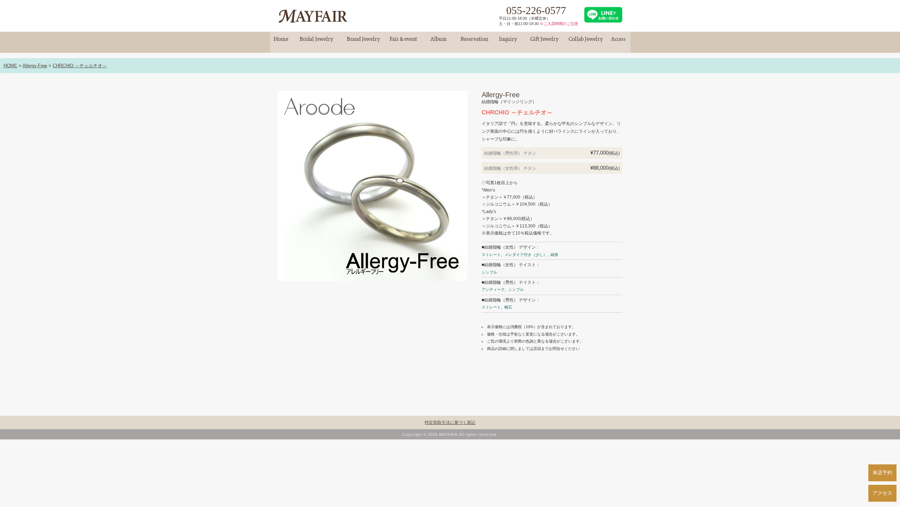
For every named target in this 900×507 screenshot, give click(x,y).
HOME (10, 65)
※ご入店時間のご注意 (559, 23)
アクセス (882, 493)
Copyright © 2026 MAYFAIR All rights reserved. (450, 434)
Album (439, 42)
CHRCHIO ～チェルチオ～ (80, 65)
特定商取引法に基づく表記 (450, 422)
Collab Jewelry (585, 42)
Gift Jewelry (544, 42)
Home (281, 42)
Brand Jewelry (363, 42)
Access (618, 42)
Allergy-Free (34, 65)
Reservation (474, 42)
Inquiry (508, 42)
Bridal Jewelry (316, 42)
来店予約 (882, 472)
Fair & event (403, 42)
